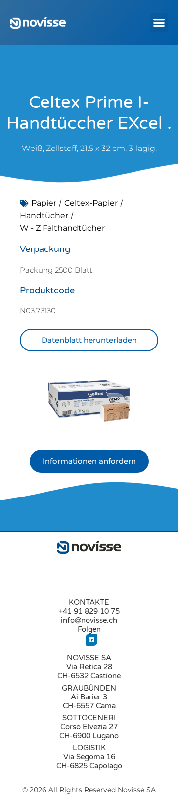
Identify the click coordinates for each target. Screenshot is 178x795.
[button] (159, 22)
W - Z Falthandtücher (62, 228)
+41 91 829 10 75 (89, 611)
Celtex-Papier (91, 203)
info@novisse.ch (89, 620)
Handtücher (44, 215)
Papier (43, 203)
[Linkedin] (91, 640)
